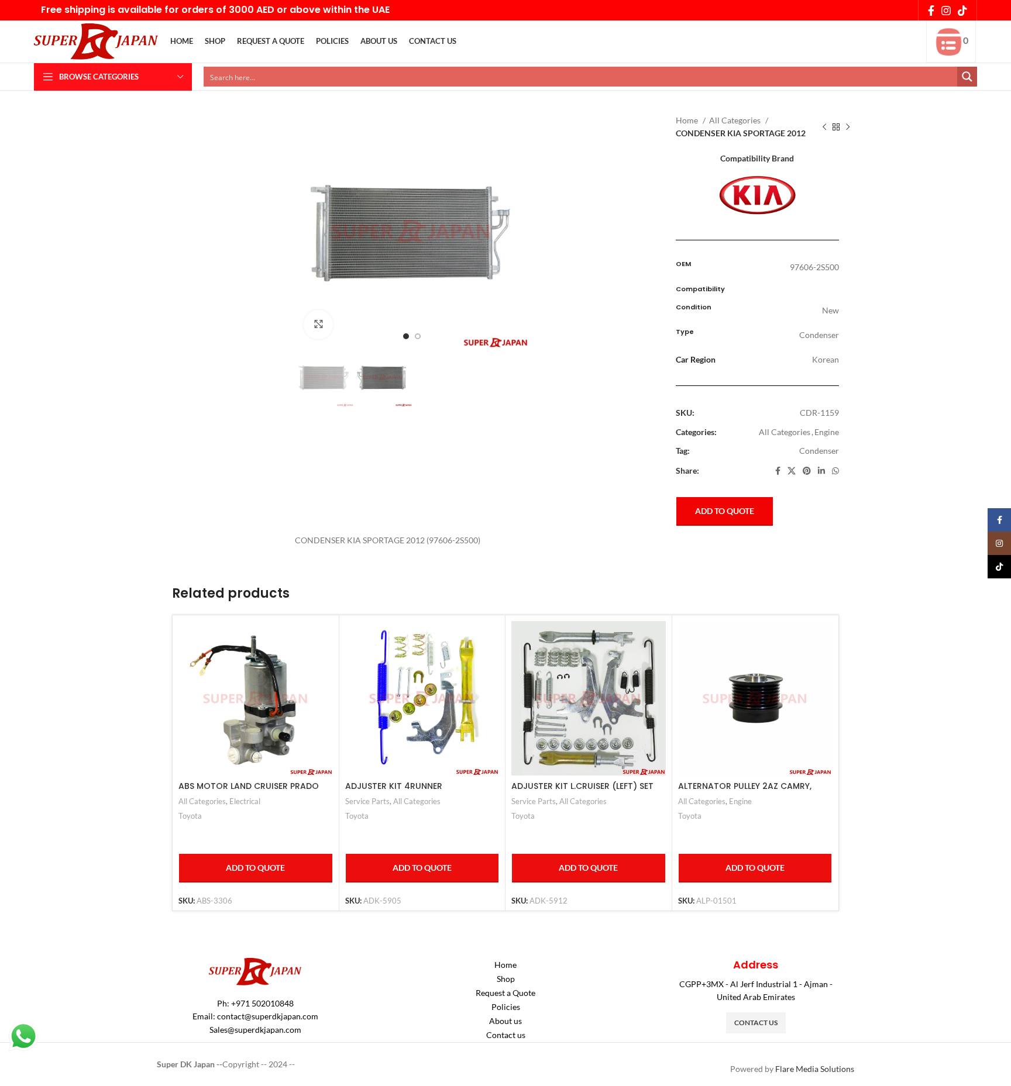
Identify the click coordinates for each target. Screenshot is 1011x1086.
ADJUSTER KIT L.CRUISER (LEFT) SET (582, 786)
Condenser (819, 451)
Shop (506, 979)
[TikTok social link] (962, 10)
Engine (826, 432)
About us (505, 1021)
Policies (505, 1007)
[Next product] (848, 127)
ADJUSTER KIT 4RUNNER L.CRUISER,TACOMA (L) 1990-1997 (413, 792)
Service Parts (367, 801)
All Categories (735, 120)
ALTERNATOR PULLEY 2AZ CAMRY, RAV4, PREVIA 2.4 (744, 792)
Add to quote (724, 511)
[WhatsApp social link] (835, 470)
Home (688, 120)
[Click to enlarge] (318, 324)
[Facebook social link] (931, 10)
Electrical (244, 801)
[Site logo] (96, 41)
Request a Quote (505, 993)
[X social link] (791, 470)
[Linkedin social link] (821, 470)
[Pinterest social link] (806, 470)
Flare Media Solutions (814, 1069)
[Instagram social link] (946, 10)
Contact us (505, 1035)
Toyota (190, 815)
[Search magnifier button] (967, 77)
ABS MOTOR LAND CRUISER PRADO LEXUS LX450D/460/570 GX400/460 (252, 792)
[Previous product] (824, 127)
